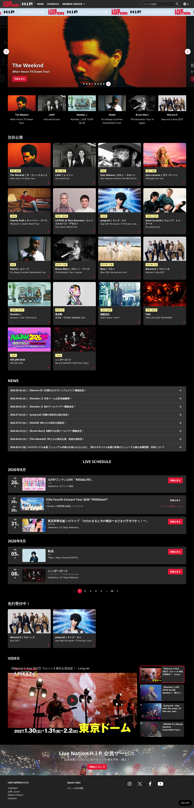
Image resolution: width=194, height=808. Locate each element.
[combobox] (158, 4)
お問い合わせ (14, 791)
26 (112, 591)
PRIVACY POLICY (15, 795)
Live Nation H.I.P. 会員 (60, 12)
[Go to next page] (117, 591)
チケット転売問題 (75, 788)
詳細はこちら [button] (95, 766)
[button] (17, 4)
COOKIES (12, 798)
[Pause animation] (191, 12)
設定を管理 (185, 803)
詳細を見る (175, 480)
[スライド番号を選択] (84, 83)
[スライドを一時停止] (108, 84)
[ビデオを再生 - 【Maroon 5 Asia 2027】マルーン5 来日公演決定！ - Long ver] (72, 700)
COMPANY (13, 788)
